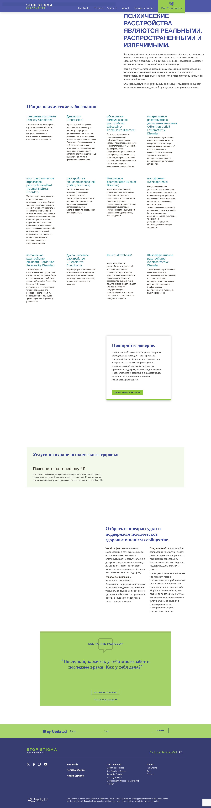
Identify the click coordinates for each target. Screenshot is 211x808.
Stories (98, 8)
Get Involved (114, 764)
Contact (150, 774)
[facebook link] (34, 764)
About (125, 8)
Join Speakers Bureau (116, 771)
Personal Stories (75, 770)
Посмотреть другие (105, 692)
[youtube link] (45, 764)
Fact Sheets (152, 768)
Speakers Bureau (144, 8)
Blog (149, 771)
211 (180, 752)
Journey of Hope (114, 777)
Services (112, 8)
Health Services (75, 775)
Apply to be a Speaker (127, 392)
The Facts (83, 8)
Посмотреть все (104, 700)
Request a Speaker (115, 774)
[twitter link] (28, 764)
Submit (160, 730)
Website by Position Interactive (147, 801)
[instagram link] (39, 764)
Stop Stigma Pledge (115, 768)
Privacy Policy (127, 801)
